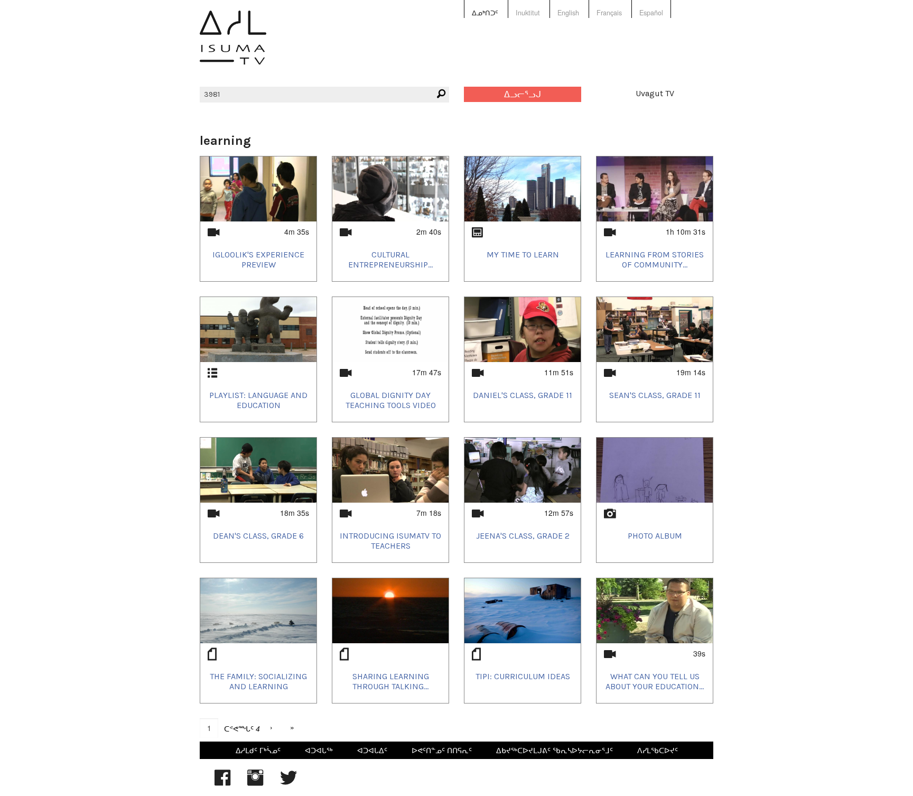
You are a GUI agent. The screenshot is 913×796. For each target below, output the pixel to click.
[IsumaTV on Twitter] (288, 783)
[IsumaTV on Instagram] (255, 783)
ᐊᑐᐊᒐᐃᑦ (372, 750)
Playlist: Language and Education (258, 400)
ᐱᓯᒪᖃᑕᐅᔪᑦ (657, 750)
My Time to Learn (523, 254)
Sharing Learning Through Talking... (390, 681)
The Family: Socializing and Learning (258, 681)
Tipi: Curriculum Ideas (523, 676)
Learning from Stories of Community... (654, 259)
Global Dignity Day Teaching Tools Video (391, 400)
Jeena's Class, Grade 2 (523, 536)
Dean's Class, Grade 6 (258, 536)
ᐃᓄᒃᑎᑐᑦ (485, 12)
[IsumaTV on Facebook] (222, 783)
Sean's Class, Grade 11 (655, 395)
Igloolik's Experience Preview (258, 259)
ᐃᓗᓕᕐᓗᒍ (522, 94)
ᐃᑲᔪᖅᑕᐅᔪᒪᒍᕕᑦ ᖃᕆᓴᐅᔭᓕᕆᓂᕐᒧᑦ (554, 750)
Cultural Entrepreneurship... (390, 259)
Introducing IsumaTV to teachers (390, 541)
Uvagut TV (655, 93)
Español (651, 12)
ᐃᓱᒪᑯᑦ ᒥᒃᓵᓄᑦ (258, 750)
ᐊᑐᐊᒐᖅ (319, 750)
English (568, 12)
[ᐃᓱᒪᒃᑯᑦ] (233, 45)
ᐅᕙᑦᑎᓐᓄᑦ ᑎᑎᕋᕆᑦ (442, 750)
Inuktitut (528, 12)
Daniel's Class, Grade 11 (522, 395)
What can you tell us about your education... (654, 681)
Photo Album (655, 536)
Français (609, 12)
